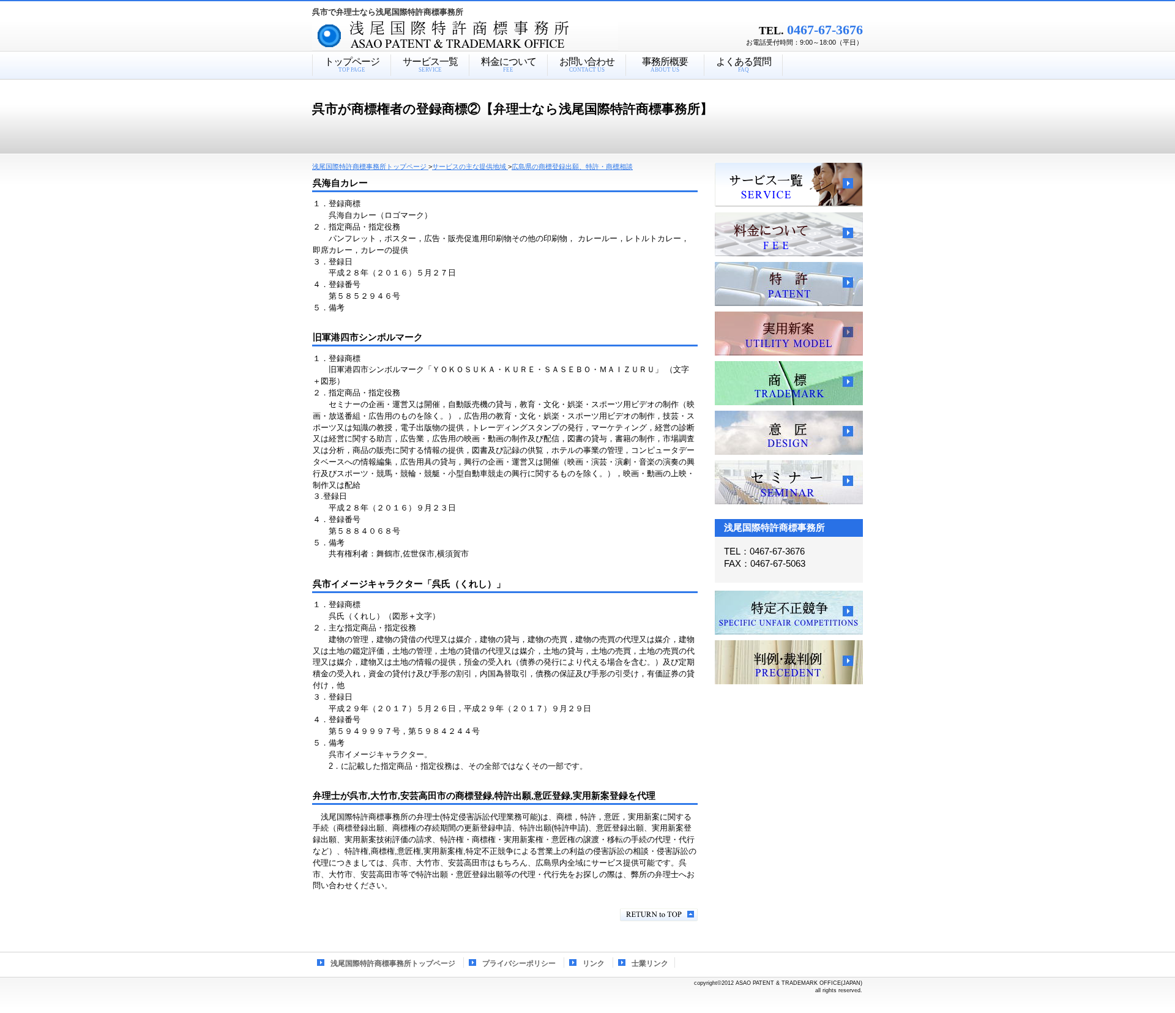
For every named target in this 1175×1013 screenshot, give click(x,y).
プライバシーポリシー (519, 963)
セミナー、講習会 (789, 482)
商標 (789, 383)
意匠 (789, 433)
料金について (789, 234)
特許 (789, 284)
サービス (789, 185)
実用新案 (789, 334)
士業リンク (650, 963)
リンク (594, 963)
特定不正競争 (789, 613)
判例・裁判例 (789, 662)
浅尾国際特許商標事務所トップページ (392, 963)
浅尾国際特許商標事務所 (486, 36)
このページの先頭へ (659, 914)
